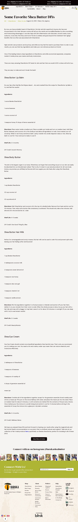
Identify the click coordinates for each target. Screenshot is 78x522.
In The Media (59, 498)
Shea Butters (28, 486)
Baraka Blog (58, 486)
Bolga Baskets (28, 494)
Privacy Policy (48, 492)
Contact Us (58, 500)
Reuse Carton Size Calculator (59, 494)
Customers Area (38, 505)
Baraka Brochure (37, 502)
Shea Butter (12, 21)
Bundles (27, 490)
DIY (5, 21)
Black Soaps (28, 488)
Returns (47, 490)
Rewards (37, 488)
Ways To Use (22, 21)
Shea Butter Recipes (59, 489)
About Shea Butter (38, 491)
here (27, 431)
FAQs (57, 492)
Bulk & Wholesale (48, 498)
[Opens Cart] (75, 7)
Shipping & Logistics (48, 487)
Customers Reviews (38, 498)
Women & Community (38, 494)
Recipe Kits (28, 492)
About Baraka (38, 486)
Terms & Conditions (48, 494)
